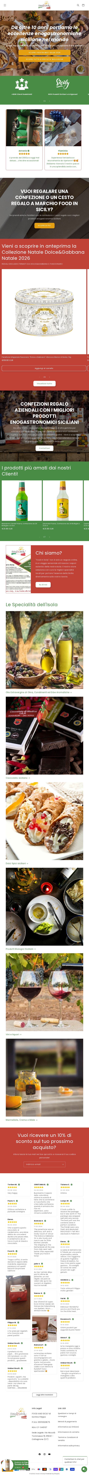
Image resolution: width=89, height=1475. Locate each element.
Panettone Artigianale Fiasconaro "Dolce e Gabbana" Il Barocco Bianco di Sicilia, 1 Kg (36, 357)
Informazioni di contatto (68, 1432)
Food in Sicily (40, 1474)
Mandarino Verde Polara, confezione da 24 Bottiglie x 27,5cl (19, 525)
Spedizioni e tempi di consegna (67, 1415)
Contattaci (44, 448)
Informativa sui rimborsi (68, 1427)
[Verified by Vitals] (23, 1467)
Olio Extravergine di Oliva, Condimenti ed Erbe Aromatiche (37, 692)
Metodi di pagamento (67, 1421)
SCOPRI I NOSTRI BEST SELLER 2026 (44, 52)
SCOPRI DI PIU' (44, 225)
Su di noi (43, 584)
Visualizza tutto (44, 383)
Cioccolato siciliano (17, 778)
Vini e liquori (12, 1034)
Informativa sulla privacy (69, 1445)
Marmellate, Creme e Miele (20, 1120)
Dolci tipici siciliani (16, 863)
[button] (4, 5)
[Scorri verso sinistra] (39, 101)
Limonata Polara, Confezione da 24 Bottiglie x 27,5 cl (61, 525)
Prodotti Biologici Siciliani (19, 949)
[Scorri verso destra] (49, 101)
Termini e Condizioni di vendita (68, 1438)
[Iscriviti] (62, 1164)
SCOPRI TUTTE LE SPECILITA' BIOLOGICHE (44, 59)
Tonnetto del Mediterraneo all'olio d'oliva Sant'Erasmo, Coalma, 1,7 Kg (28, 1464)
